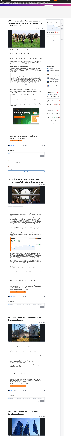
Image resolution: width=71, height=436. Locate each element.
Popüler (7, 3)
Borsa (16, 3)
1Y (17, 231)
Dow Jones (48, 20)
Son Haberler (3, 3)
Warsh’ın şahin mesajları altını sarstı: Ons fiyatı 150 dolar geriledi (54, 62)
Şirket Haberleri (39, 3)
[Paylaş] (36, 16)
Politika (33, 3)
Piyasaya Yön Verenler (51, 80)
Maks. (20, 231)
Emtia (14, 3)
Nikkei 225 (48, 23)
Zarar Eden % (55, 82)
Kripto (31, 3)
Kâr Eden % (51, 82)
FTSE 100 (48, 24)
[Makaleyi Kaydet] (38, 16)
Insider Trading (43, 3)
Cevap (9, 157)
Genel (29, 3)
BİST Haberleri (47, 3)
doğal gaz (28, 435)
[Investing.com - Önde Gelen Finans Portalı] (4, 0)
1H (13, 231)
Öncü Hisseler (49, 98)
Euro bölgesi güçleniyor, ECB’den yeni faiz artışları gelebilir (54, 66)
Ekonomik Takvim (33, 2)
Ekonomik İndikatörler (20, 3)
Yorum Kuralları (9, 146)
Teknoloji (36, 3)
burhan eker (11, 154)
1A (14, 231)
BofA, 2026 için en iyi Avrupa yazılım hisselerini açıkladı (54, 58)
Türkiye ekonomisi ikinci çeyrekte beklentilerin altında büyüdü (54, 70)
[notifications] (67, 0)
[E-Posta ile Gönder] (23, 133)
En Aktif (48, 82)
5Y (18, 231)
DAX (47, 19)
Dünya (27, 3)
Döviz (12, 3)
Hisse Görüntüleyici (39, 2)
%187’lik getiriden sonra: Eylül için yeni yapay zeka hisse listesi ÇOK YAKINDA (54, 73)
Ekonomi (25, 3)
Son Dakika (10, 3)
